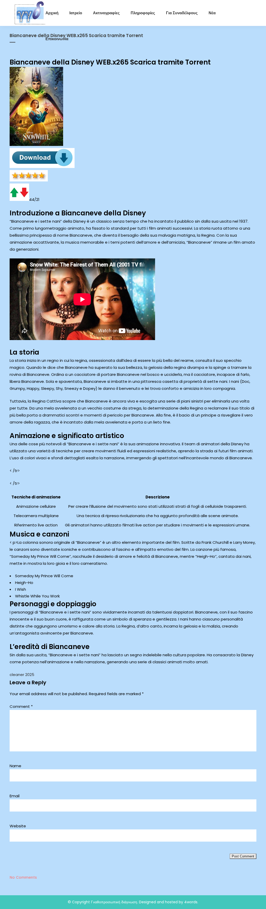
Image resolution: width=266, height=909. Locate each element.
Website (18, 826)
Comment (21, 706)
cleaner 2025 (22, 674)
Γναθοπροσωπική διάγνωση (114, 902)
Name (15, 766)
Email (14, 796)
